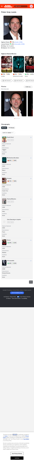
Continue (17, 458)
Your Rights (26, 439)
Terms (6, 436)
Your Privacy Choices (25, 296)
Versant (15, 434)
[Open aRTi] (31, 6)
